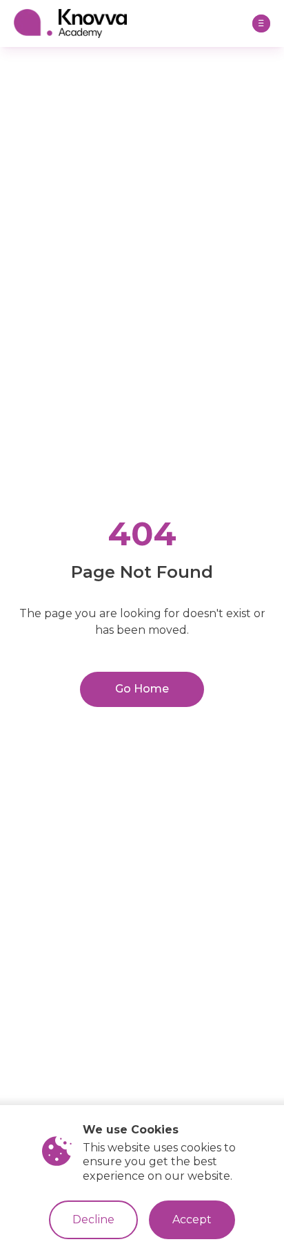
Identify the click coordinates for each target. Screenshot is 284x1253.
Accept (192, 1219)
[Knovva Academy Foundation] (130, 23)
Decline (93, 1219)
